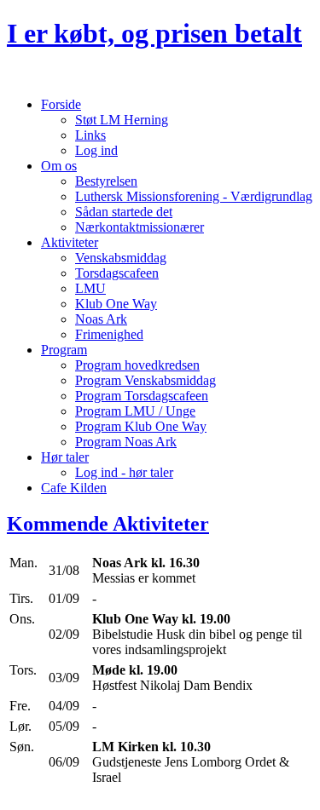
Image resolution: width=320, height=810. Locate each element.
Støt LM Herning (121, 119)
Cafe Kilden (74, 487)
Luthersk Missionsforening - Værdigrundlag (193, 196)
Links (90, 135)
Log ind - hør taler (124, 472)
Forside (61, 104)
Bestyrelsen (106, 181)
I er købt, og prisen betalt (154, 33)
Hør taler (65, 457)
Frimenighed (109, 334)
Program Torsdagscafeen (141, 395)
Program (64, 349)
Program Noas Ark (126, 441)
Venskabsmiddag (120, 257)
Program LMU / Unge (135, 411)
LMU (90, 288)
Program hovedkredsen (137, 365)
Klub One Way (116, 303)
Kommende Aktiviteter (108, 524)
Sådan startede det (123, 211)
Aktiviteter (69, 242)
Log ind (96, 150)
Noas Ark (101, 319)
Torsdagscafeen (117, 273)
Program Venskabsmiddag (145, 380)
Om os (59, 165)
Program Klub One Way (141, 426)
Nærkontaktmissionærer (139, 227)
